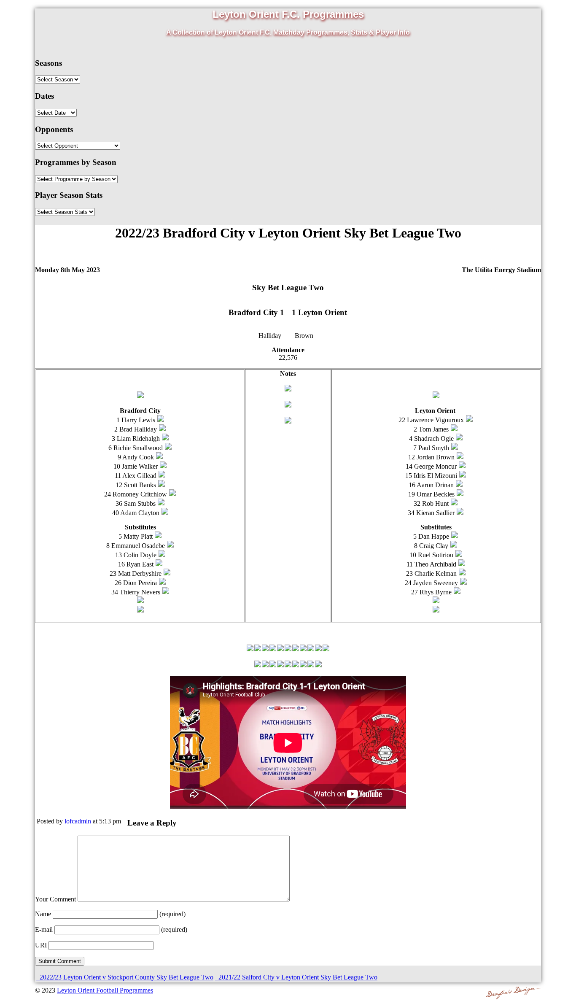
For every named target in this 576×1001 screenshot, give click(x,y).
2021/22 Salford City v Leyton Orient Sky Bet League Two (297, 977)
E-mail (44, 929)
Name (43, 913)
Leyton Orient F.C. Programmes (288, 14)
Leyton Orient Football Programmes (105, 990)
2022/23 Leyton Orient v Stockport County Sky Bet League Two (125, 977)
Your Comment (55, 899)
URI (41, 945)
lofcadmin (78, 821)
